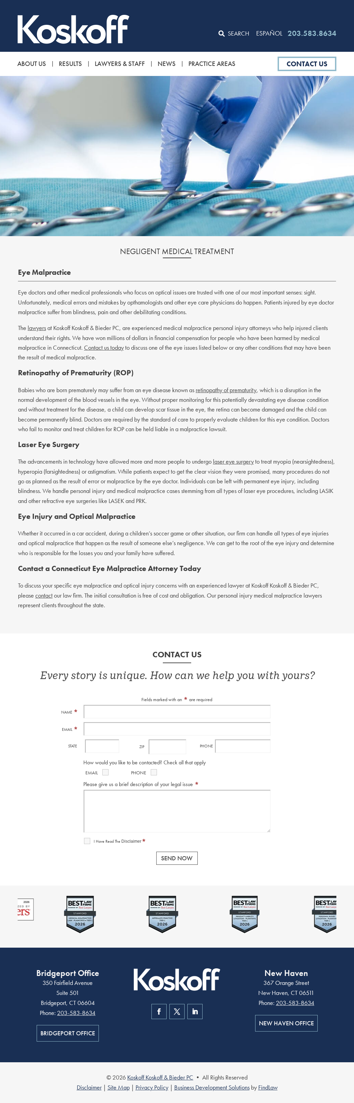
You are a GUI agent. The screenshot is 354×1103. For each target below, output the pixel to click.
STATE (72, 746)
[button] (347, 1053)
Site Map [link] (119, 1087)
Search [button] (238, 33)
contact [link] (44, 595)
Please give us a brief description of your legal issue (141, 784)
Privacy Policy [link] (152, 1087)
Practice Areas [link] (211, 63)
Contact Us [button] (307, 63)
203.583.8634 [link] (312, 33)
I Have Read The (120, 841)
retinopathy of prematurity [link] (226, 390)
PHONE (206, 746)
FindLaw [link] (268, 1087)
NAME (69, 712)
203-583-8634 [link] (76, 1013)
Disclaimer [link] (89, 1087)
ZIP (141, 746)
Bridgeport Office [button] (67, 1033)
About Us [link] (31, 63)
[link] (73, 29)
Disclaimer (131, 841)
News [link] (167, 63)
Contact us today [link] (104, 347)
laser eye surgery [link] (233, 461)
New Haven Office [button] (286, 1023)
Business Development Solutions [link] (212, 1087)
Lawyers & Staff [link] (120, 63)
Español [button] (269, 33)
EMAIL (70, 729)
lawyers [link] (37, 328)
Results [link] (70, 63)
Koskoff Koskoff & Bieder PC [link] (160, 1077)
